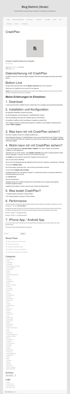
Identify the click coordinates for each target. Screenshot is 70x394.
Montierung (10, 319)
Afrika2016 (9, 264)
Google (9, 303)
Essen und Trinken (11, 285)
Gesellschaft (10, 298)
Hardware (9, 309)
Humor (8, 310)
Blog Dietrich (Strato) (35, 7)
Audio (8, 271)
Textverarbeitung (11, 353)
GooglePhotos (10, 305)
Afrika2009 (9, 262)
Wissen (8, 362)
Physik (8, 331)
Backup (9, 273)
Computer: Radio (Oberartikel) (15, 247)
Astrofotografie (11, 268)
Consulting (47, 19)
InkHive (15, 392)
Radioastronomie (11, 336)
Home (8, 19)
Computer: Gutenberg (13, 244)
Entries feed (10, 384)
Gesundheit (10, 300)
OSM (8, 329)
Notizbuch (9, 24)
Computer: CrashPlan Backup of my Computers (20, 61)
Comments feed (11, 385)
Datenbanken (10, 281)
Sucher (8, 346)
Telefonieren (10, 350)
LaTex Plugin (10, 314)
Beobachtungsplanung (12, 274)
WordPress (10, 365)
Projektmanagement (12, 334)
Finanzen (9, 293)
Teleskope (9, 351)
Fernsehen (9, 288)
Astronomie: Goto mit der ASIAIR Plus (17, 249)
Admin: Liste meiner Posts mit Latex (17, 241)
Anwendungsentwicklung (13, 266)
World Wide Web (11, 369)
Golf (60, 19)
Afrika (8, 261)
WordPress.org (11, 387)
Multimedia (9, 321)
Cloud (13, 69)
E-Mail (8, 283)
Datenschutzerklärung (18, 19)
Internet (9, 312)
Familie (54, 19)
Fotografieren (10, 295)
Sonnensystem (11, 343)
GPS (8, 307)
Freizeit (9, 297)
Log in (8, 382)
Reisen (16, 24)
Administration (10, 259)
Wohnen (9, 363)
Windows (9, 360)
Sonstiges (9, 345)
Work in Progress (11, 367)
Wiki (8, 358)
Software (9, 341)
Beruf (8, 276)
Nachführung (10, 324)
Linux (8, 315)
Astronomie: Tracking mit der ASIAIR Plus (18, 252)
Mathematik (10, 317)
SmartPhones (10, 339)
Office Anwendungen (12, 327)
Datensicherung (15, 67)
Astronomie (29, 19)
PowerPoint (10, 333)
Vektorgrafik (10, 355)
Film (8, 292)
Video (8, 357)
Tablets (9, 348)
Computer (38, 19)
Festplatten (10, 290)
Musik (8, 322)
